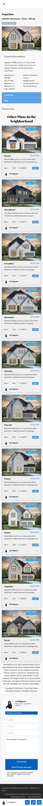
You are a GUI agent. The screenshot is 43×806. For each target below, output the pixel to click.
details (35, 168)
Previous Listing (8, 109)
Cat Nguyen (20, 701)
